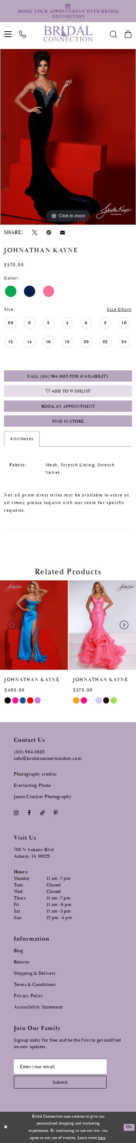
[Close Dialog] (5, 1127)
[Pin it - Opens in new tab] (48, 232)
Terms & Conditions (34, 985)
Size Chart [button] (119, 309)
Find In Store (68, 421)
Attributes (22, 439)
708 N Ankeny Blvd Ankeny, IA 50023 (34, 853)
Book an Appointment (68, 406)
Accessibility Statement (38, 1007)
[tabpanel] (68, 137)
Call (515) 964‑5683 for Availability (67, 376)
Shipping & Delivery (35, 973)
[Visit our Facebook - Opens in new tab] (29, 812)
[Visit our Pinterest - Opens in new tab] (55, 812)
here (101, 1137)
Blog (19, 951)
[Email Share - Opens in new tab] (62, 233)
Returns (22, 962)
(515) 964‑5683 (29, 752)
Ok (129, 1127)
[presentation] (34, 625)
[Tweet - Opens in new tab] (34, 232)
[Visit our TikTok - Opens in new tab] (42, 812)
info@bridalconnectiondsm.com (48, 759)
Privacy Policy (29, 996)
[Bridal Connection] (68, 34)
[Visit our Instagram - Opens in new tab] (16, 812)
